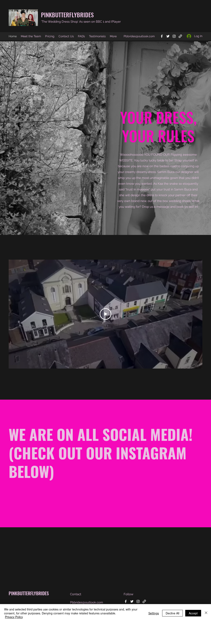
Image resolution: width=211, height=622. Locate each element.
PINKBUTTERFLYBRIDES (67, 15)
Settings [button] (153, 613)
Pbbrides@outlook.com (139, 36)
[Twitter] (168, 36)
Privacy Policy (14, 617)
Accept (193, 613)
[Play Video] (105, 314)
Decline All (172, 613)
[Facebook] (162, 36)
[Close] (206, 613)
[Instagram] (174, 36)
